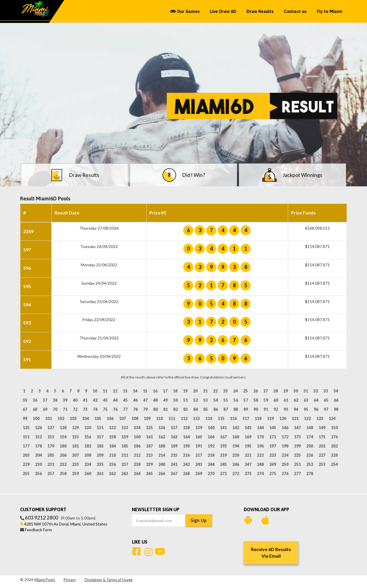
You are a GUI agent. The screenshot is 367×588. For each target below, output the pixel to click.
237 (124, 464)
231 (50, 464)
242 (186, 464)
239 (149, 464)
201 (322, 446)
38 (55, 400)
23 (225, 390)
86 (215, 409)
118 (258, 418)
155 (75, 436)
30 (295, 390)
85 (205, 409)
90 (255, 409)
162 (161, 436)
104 (85, 418)
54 (215, 400)
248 (260, 464)
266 (161, 473)
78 (135, 409)
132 (112, 427)
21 (205, 390)
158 (112, 436)
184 (112, 446)
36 (35, 400)
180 (63, 446)
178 (38, 446)
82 (175, 409)
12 (115, 390)
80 (155, 409)
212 (137, 455)
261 (100, 473)
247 (248, 464)
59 (265, 400)
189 (174, 446)
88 (235, 409)
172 (285, 436)
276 (285, 473)
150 (334, 427)
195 (248, 446)
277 (297, 473)
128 (63, 427)
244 (211, 464)
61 (286, 400)
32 (315, 390)
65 (326, 400)
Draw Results (260, 11)
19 (185, 390)
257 (50, 473)
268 (186, 473)
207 (75, 455)
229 (26, 464)
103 (73, 418)
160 (137, 436)
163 (174, 436)
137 (174, 427)
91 (265, 409)
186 (137, 446)
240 (161, 464)
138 (186, 427)
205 (50, 455)
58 (255, 400)
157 (100, 436)
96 (316, 409)
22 (215, 390)
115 (221, 418)
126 (38, 427)
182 (87, 446)
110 (159, 418)
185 (124, 446)
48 (155, 400)
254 (334, 464)
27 (265, 390)
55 (225, 400)
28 (275, 390)
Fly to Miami (329, 11)
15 (145, 390)
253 (322, 464)
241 (174, 464)
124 (332, 418)
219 (223, 455)
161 (149, 436)
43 (105, 400)
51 (185, 400)
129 (75, 427)
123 (319, 418)
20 (195, 390)
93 (286, 409)
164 (186, 436)
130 (87, 427)
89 (245, 409)
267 (174, 473)
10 (95, 390)
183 (100, 446)
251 (297, 464)
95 (306, 409)
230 (38, 464)
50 (175, 400)
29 (285, 390)
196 (260, 446)
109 (147, 418)
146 (285, 427)
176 (334, 436)
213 (149, 455)
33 (325, 390)
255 (26, 473)
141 (223, 427)
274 (260, 473)
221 (248, 455)
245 (223, 464)
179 (50, 446)
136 (161, 427)
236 (112, 464)
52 (195, 400)
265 (149, 473)
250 (285, 464)
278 (309, 473)
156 (87, 436)
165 (198, 436)
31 (305, 390)
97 (326, 409)
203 (26, 455)
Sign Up (198, 520)
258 (63, 473)
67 (25, 409)
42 (95, 400)
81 (165, 409)
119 (270, 418)
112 (184, 418)
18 (175, 390)
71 (65, 409)
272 (235, 473)
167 (223, 436)
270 (211, 473)
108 (134, 418)
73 (85, 409)
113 (196, 418)
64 (316, 400)
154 (63, 436)
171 (272, 436)
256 (38, 473)
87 (225, 409)
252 (309, 464)
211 (124, 455)
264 (137, 473)
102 (60, 418)
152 (38, 436)
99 (25, 418)
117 (245, 418)
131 (100, 427)
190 (186, 446)
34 (335, 390)
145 (272, 427)
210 (112, 455)
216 (186, 455)
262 (112, 473)
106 (110, 418)
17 (165, 390)
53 (205, 400)
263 (124, 473)
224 (285, 455)
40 (75, 400)
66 (336, 400)
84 (195, 409)
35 (25, 400)
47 (145, 400)
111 (171, 418)
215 (174, 455)
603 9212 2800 (41, 518)
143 (248, 427)
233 (75, 464)
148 (309, 427)
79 (145, 409)
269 (198, 473)
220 (235, 455)
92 (276, 409)
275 (272, 473)
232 (63, 464)
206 (63, 455)
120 (282, 418)
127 (50, 427)
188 (161, 446)
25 (245, 390)
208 (87, 455)
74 (95, 409)
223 (272, 455)
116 (233, 418)
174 (309, 436)
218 (211, 455)
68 (35, 409)
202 (334, 446)
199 (297, 446)
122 (307, 418)
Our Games (188, 11)
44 (115, 400)
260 (87, 473)
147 (297, 427)
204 (38, 455)
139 (198, 427)
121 (295, 418)
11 (105, 390)
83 (185, 409)
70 (55, 409)
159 (124, 436)
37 (45, 400)
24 (235, 390)
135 (149, 427)
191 (198, 446)
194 (235, 446)
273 (248, 473)
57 (245, 400)
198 (285, 446)
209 (100, 455)
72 (75, 409)
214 (161, 455)
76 (115, 409)
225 (297, 455)
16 (155, 390)
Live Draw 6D (223, 11)
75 (105, 409)
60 (276, 400)
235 (100, 464)
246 (235, 464)
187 (149, 446)
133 (124, 427)
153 (50, 436)
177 (26, 446)
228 (334, 455)
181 (75, 446)
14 (135, 390)
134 (137, 427)
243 (198, 464)
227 (322, 455)
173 (297, 436)
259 (75, 473)
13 (125, 390)
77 (125, 409)
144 (260, 427)
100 (36, 418)
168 (235, 436)
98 (336, 409)
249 (272, 464)
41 (85, 400)
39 (65, 400)
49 (165, 400)
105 (97, 418)
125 (26, 427)
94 (296, 409)
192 (211, 446)
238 (137, 464)
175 (322, 436)
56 (235, 400)
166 (211, 436)
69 (45, 409)
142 (235, 427)
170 (260, 436)
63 (306, 400)
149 (322, 427)
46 (135, 400)
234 (87, 464)
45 (125, 400)
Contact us (295, 11)
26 (255, 390)
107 (122, 418)
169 (248, 436)
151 (26, 436)
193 (223, 446)
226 (309, 455)
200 (309, 446)
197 (272, 446)
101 (48, 418)
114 (208, 418)
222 (260, 455)
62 (296, 400)
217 (198, 455)
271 (223, 473)
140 (211, 427)
